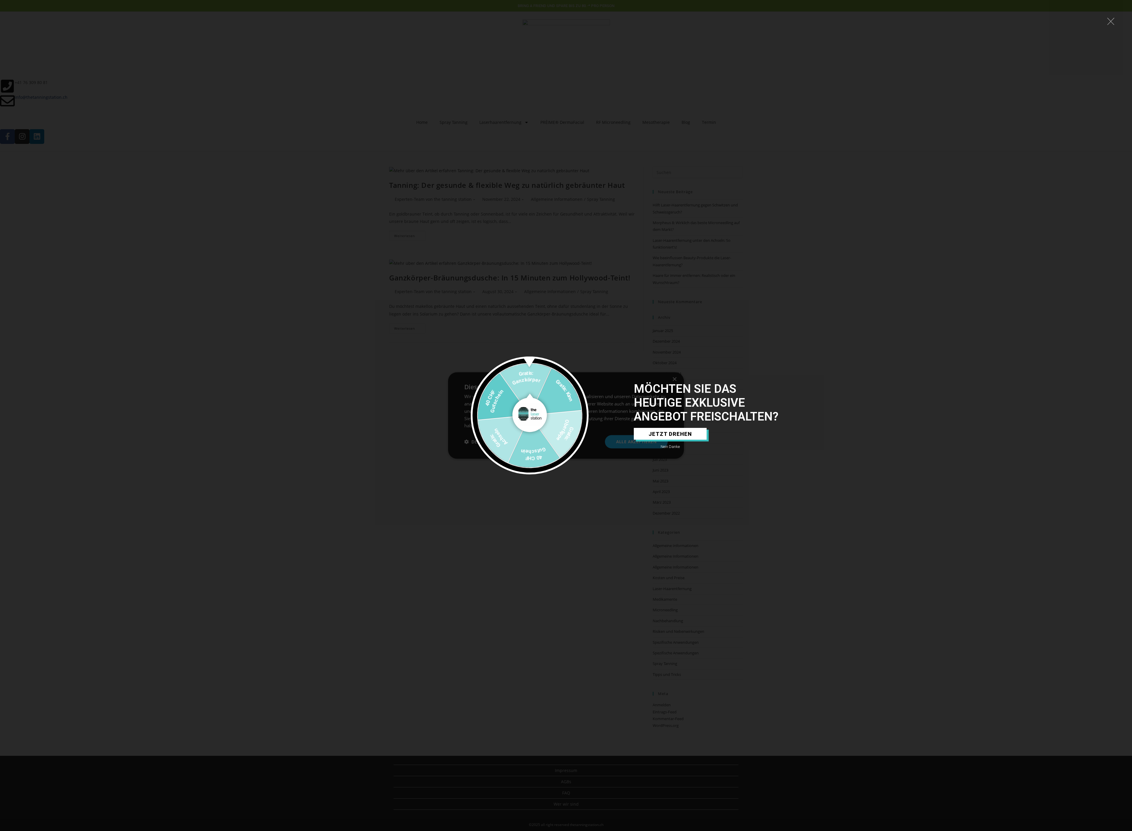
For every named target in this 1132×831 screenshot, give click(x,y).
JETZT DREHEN (670, 434)
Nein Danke (670, 446)
